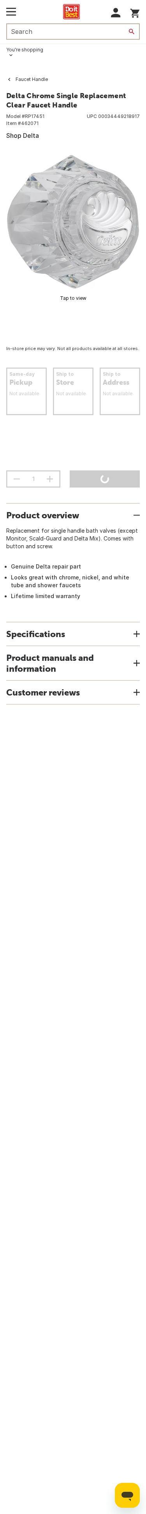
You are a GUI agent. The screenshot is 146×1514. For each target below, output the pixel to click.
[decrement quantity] (17, 479)
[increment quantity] (50, 479)
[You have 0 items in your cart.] (135, 12)
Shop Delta (22, 135)
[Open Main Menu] (11, 12)
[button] (116, 13)
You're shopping (24, 50)
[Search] (131, 31)
